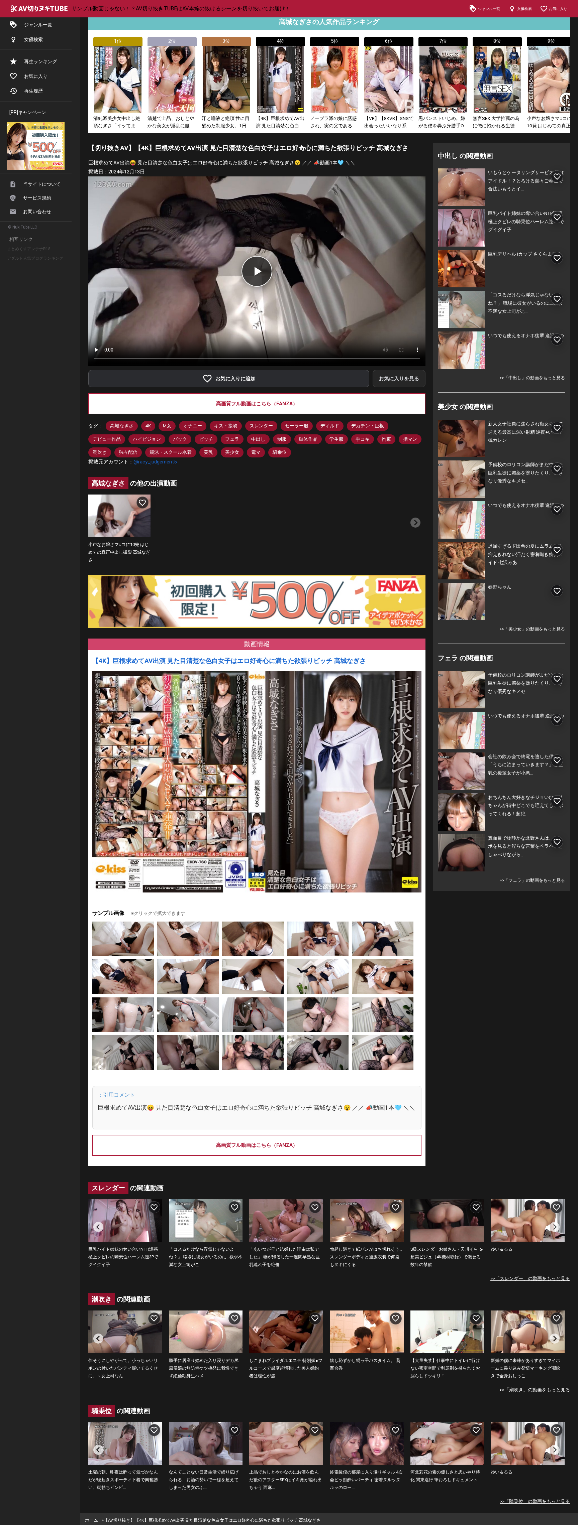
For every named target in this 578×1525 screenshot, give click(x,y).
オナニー (192, 425)
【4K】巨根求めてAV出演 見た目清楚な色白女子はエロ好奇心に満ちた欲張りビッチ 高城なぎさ (229, 661)
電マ (256, 452)
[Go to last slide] (98, 1227)
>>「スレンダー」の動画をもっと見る (530, 1278)
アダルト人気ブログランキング (35, 258)
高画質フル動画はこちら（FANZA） (257, 404)
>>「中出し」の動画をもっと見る (532, 377)
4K (148, 425)
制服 (282, 439)
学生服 (336, 439)
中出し (258, 439)
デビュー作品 (107, 439)
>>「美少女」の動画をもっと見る (532, 629)
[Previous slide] (98, 523)
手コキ (363, 439)
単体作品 (308, 439)
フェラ (232, 439)
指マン (410, 439)
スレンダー (261, 425)
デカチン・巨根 (367, 425)
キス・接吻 (225, 425)
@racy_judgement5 (155, 462)
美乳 (208, 452)
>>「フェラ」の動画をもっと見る (532, 880)
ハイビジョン (147, 439)
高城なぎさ (121, 425)
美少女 (232, 452)
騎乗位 (280, 452)
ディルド (329, 425)
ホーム (91, 1520)
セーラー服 (296, 425)
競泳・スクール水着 (171, 452)
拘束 (386, 439)
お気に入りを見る (399, 379)
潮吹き (100, 452)
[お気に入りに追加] (142, 503)
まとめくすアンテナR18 (29, 249)
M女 (167, 425)
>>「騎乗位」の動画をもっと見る (535, 1501)
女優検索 (33, 39)
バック (180, 439)
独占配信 (128, 452)
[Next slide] (415, 523)
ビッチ (206, 439)
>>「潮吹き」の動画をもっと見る (535, 1389)
